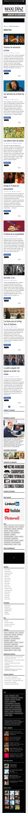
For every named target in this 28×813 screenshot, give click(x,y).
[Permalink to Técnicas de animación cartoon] (14, 44)
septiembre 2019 (8, 573)
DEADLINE (14, 528)
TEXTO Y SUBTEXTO (16, 542)
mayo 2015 (7, 595)
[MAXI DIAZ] (14, 11)
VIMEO (19, 544)
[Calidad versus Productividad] (17, 797)
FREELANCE (6, 534)
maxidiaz (6, 656)
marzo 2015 (7, 599)
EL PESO (16, 530)
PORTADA (6, 614)
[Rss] (9, 3)
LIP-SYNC (21, 536)
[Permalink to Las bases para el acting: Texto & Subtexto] (14, 318)
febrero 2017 (7, 578)
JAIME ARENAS (8, 666)
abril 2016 (6, 585)
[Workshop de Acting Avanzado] (12, 797)
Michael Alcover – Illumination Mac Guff (13, 680)
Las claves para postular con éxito (12, 678)
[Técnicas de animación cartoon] (7, 807)
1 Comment (15, 236)
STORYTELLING (7, 542)
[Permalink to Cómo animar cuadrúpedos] (6, 767)
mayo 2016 (7, 583)
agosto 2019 (7, 574)
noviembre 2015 (8, 590)
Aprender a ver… (10, 277)
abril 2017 (6, 576)
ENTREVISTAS (7, 532)
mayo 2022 (7, 569)
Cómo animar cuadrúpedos (10, 677)
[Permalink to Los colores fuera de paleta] (14, 137)
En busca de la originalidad (14, 233)
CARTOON (21, 526)
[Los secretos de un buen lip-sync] (12, 807)
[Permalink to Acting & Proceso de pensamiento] (14, 183)
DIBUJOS (11, 530)
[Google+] (11, 3)
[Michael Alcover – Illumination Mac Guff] (17, 793)
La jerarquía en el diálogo (10, 682)
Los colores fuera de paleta (14, 140)
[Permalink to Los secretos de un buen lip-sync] (14, 91)
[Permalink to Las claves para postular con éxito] (6, 773)
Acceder (6, 620)
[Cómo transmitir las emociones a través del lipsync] (12, 802)
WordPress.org (8, 626)
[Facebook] (13, 3)
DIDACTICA (7, 607)
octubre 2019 (7, 571)
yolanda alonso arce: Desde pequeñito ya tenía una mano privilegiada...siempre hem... (16, 755)
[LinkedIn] (18, 3)
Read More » (7, 70)
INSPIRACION (7, 610)
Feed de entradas (8, 622)
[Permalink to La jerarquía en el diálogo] (6, 784)
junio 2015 (6, 593)
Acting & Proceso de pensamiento (11, 187)
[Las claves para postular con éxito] (12, 793)
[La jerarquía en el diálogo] (7, 797)
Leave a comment (15, 53)
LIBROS (16, 536)
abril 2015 (6, 597)
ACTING (5, 526)
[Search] (23, 1)
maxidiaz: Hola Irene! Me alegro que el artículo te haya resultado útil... (16, 733)
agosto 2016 (7, 580)
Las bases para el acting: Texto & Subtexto (13, 323)
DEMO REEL (20, 528)
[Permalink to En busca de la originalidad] (14, 231)
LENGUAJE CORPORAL (8, 536)
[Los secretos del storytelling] (7, 802)
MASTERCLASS (15, 538)
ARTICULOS (7, 605)
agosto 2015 (7, 592)
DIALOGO (6, 530)
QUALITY (16, 540)
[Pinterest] (16, 3)
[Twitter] (14, 3)
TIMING (15, 544)
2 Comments (16, 99)
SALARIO (21, 540)
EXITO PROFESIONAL (15, 532)
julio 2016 (6, 581)
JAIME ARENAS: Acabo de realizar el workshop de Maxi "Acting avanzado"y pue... (16, 750)
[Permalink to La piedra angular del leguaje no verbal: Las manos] (14, 365)
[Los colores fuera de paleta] (17, 807)
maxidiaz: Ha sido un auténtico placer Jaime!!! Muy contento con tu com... (16, 744)
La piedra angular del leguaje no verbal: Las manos (12, 371)
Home (6, 26)
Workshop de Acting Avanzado (11, 684)
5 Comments (14, 327)
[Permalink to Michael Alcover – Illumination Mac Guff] (6, 779)
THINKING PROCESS (8, 544)
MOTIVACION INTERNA (8, 540)
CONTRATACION (7, 528)
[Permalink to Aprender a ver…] (14, 274)
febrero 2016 (7, 586)
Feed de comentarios (9, 624)
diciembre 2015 (8, 588)
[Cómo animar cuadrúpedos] (7, 793)
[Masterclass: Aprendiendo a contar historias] (17, 802)
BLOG (16, 526)
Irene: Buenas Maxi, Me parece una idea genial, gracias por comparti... (15, 739)
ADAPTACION (11, 526)
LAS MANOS (12, 534)
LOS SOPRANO (7, 538)
